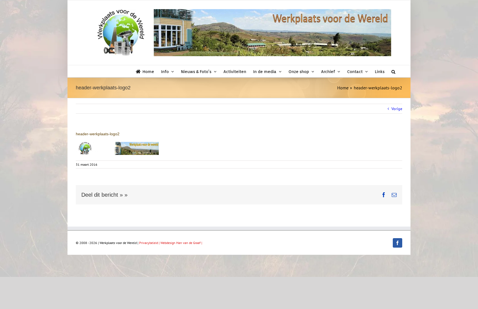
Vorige (396, 108)
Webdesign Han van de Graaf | (181, 243)
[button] (393, 71)
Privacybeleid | (149, 243)
